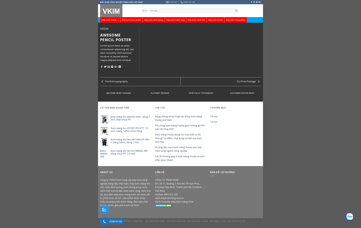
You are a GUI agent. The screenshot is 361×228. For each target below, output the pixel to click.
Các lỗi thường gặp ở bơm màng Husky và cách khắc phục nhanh (179, 158)
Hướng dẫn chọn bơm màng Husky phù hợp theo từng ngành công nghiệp (178, 149)
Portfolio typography (116, 81)
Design (104, 28)
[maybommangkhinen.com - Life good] (118, 10)
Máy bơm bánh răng (175, 20)
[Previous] (99, 95)
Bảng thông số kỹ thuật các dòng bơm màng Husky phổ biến (178, 118)
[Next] (261, 95)
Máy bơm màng (109, 20)
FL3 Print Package (246, 81)
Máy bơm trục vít (236, 221)
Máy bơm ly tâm (215, 20)
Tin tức (214, 116)
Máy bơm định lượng (153, 20)
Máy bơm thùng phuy (235, 20)
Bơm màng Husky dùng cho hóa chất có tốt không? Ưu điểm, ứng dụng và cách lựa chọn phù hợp (178, 138)
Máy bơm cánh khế (196, 20)
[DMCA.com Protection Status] (163, 205)
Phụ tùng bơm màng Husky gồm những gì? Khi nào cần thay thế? (180, 127)
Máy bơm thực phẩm (131, 20)
